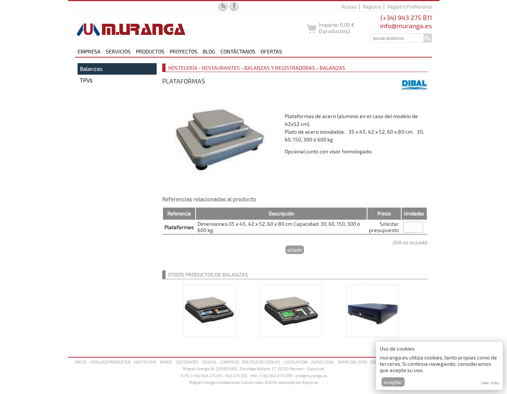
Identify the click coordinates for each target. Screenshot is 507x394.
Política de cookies (261, 361)
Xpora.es (310, 382)
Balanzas (91, 68)
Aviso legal (323, 361)
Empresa (89, 51)
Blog (209, 51)
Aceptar (393, 382)
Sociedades (187, 361)
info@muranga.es (406, 26)
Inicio (80, 361)
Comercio (229, 361)
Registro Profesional (409, 7)
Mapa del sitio (352, 361)
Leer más (490, 382)
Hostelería (145, 361)
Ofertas (271, 51)
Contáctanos (237, 51)
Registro (372, 7)
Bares (166, 361)
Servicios (118, 51)
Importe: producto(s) (336, 28)
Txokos (209, 361)
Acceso (349, 7)
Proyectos (183, 51)
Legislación (296, 361)
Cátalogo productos (110, 361)
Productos (150, 51)
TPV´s (86, 80)
